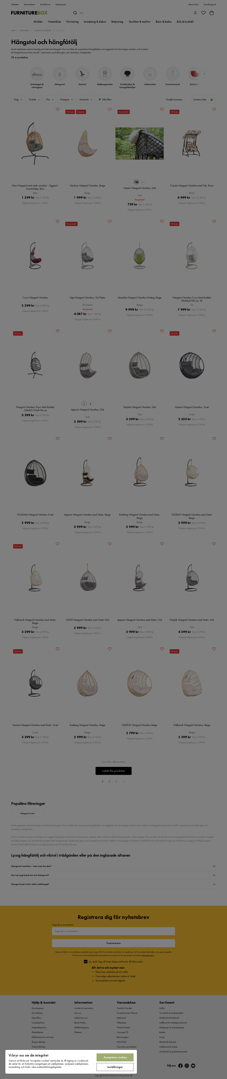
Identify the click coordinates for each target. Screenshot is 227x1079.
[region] (71, 1062)
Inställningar (115, 1067)
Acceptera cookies (115, 1057)
